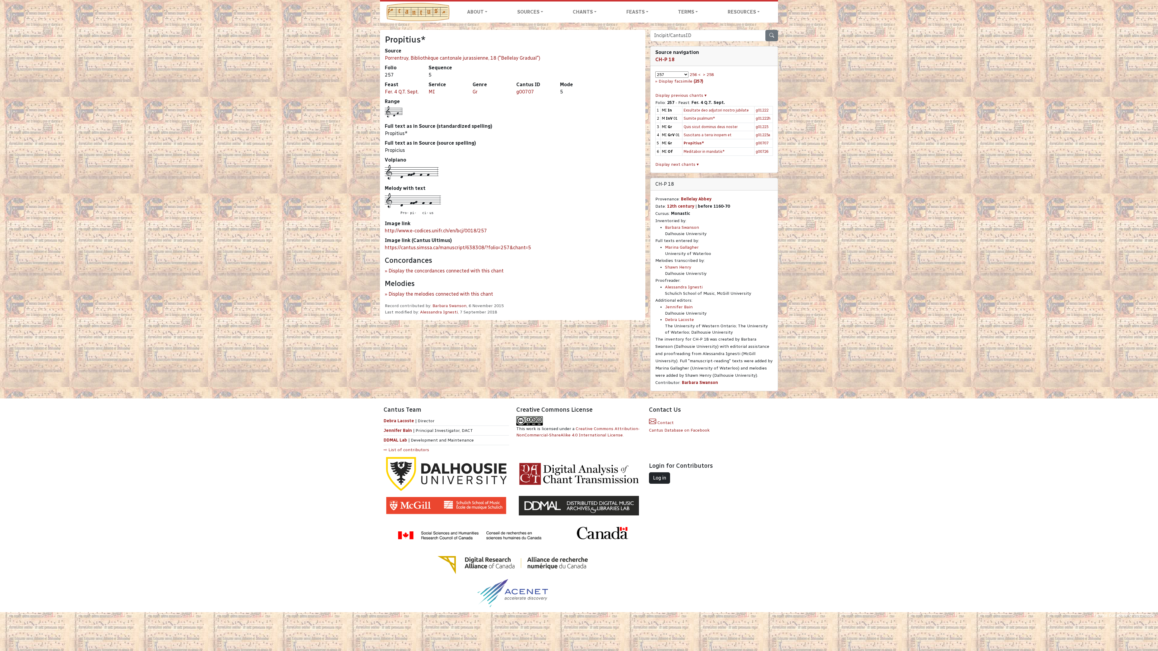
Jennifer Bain (679, 307)
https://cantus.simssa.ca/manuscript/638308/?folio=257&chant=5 (458, 247)
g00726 (762, 151)
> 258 (708, 74)
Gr (475, 92)
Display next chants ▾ (677, 164)
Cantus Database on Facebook (679, 430)
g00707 (525, 92)
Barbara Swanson (449, 305)
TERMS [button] (686, 12)
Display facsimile (681, 81)
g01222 (762, 110)
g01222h (763, 118)
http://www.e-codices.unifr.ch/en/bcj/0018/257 (436, 231)
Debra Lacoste (679, 319)
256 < (695, 74)
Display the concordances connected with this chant (446, 271)
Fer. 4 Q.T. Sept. (402, 92)
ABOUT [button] (475, 12)
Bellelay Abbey (696, 199)
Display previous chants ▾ (681, 95)
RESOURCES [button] (742, 12)
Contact (665, 422)
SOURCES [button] (528, 12)
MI (432, 92)
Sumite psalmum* (699, 118)
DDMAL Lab (395, 440)
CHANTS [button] (583, 12)
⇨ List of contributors (406, 449)
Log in (659, 478)
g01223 (762, 126)
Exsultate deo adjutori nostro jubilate (716, 110)
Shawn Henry (678, 267)
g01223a (763, 135)
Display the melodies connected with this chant (440, 294)
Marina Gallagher (682, 247)
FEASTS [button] (635, 12)
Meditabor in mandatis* (704, 151)
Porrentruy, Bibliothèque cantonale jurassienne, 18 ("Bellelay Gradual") (462, 58)
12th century (680, 206)
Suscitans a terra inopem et (708, 135)
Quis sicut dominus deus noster (711, 126)
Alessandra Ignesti (439, 312)
